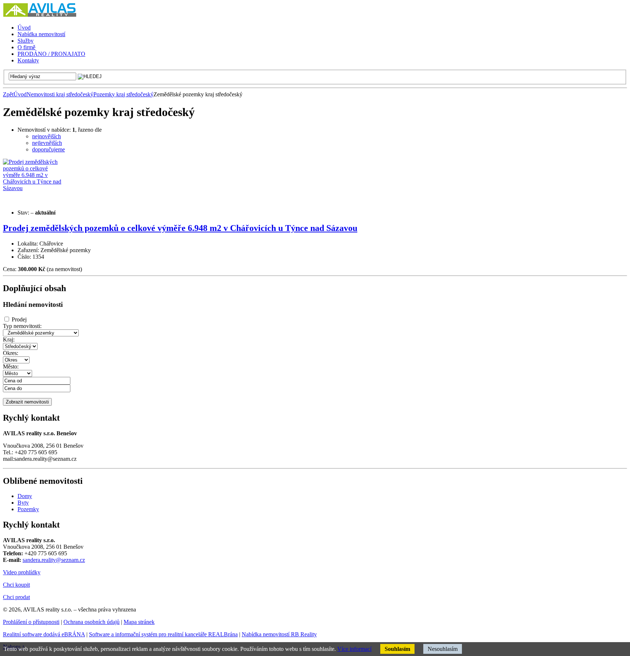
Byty (23, 502)
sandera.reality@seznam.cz (54, 560)
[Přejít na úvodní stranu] (39, 15)
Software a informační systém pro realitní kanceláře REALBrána (163, 634)
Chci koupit (16, 585)
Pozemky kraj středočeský (123, 94)
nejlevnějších (47, 143)
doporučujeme (48, 149)
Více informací (354, 649)
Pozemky (28, 509)
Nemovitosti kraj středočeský (60, 94)
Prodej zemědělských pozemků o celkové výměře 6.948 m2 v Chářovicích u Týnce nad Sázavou (180, 228)
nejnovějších (46, 136)
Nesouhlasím (443, 649)
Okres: (10, 353)
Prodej (19, 319)
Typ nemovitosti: (22, 326)
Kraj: (9, 339)
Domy (25, 496)
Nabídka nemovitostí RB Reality (279, 634)
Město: (11, 366)
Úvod (20, 94)
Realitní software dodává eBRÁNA (44, 634)
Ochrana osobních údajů (91, 622)
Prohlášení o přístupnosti (31, 622)
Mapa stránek (139, 622)
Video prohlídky (21, 572)
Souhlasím (397, 649)
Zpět (8, 94)
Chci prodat (16, 597)
